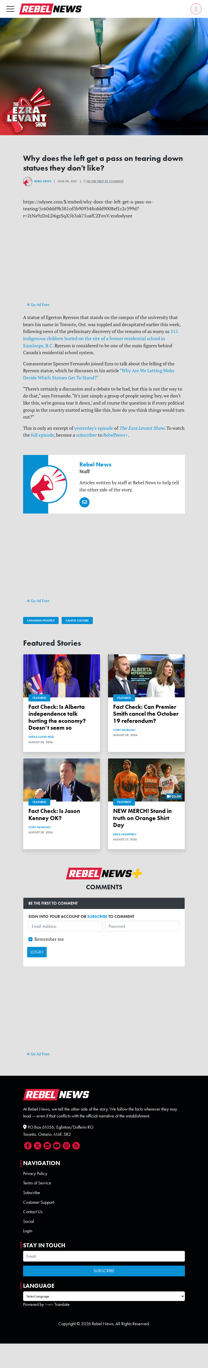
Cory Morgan (124, 730)
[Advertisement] (104, 265)
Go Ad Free (39, 304)
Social (28, 1221)
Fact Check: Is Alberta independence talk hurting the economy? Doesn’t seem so (57, 717)
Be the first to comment (105, 181)
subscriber (86, 435)
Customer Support (38, 1202)
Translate (62, 1304)
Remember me (49, 939)
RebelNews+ (115, 435)
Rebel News (42, 181)
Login (27, 1231)
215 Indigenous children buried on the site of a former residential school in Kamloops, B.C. (100, 338)
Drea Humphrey (124, 834)
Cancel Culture (77, 620)
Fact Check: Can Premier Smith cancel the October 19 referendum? (146, 714)
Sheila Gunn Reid (41, 737)
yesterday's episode (93, 428)
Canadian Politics (41, 620)
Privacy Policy (35, 1173)
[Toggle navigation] (10, 9)
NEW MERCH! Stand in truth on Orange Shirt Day (142, 818)
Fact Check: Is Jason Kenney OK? (54, 814)
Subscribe (31, 1193)
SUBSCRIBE (97, 916)
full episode (42, 435)
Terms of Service (37, 1183)
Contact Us (32, 1212)
